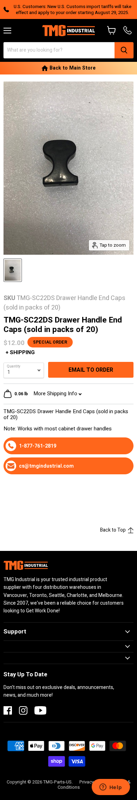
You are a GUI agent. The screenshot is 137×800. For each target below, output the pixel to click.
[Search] (124, 50)
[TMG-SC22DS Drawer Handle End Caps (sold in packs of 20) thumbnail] (12, 270)
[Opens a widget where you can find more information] (110, 787)
